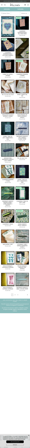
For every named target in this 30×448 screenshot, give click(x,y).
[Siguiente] (24, 294)
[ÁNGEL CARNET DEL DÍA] (22, 86)
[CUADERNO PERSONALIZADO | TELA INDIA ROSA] (22, 23)
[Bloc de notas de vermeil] (7, 86)
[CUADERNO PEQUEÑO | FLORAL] (7, 171)
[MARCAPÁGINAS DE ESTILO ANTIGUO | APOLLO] (22, 106)
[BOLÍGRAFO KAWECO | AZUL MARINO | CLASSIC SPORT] (22, 128)
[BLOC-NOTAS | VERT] (7, 236)
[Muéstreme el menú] (1, 4)
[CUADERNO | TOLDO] (7, 216)
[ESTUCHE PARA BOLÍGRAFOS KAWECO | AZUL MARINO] (7, 150)
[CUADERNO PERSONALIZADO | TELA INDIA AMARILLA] (7, 44)
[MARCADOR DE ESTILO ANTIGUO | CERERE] (7, 106)
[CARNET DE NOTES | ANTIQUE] (7, 66)
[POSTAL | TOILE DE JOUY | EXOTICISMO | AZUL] (7, 128)
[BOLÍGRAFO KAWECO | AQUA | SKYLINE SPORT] (22, 279)
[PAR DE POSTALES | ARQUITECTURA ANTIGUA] (22, 258)
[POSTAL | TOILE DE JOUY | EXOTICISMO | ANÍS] (22, 171)
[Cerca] (28, 435)
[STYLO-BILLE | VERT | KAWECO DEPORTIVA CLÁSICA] (22, 236)
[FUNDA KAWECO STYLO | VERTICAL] (22, 216)
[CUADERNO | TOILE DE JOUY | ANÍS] (22, 193)
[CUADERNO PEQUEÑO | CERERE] (22, 66)
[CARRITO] (28, 4)
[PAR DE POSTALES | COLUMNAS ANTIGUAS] (7, 258)
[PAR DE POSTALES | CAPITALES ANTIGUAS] (7, 279)
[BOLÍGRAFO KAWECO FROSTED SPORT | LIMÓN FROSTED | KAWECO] (7, 193)
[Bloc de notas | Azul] (22, 150)
